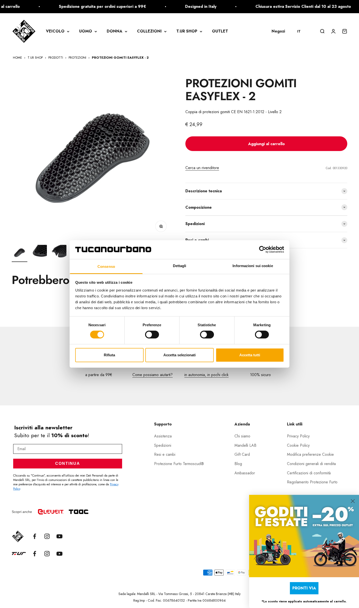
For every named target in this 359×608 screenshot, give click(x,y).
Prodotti (55, 57)
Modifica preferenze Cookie (310, 454)
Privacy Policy (298, 436)
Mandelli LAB (245, 445)
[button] (301, 31)
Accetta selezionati (179, 355)
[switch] (152, 334)
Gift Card (242, 454)
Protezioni (77, 57)
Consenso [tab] (106, 266)
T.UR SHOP (186, 31)
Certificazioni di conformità (309, 473)
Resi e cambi (164, 454)
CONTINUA (67, 463)
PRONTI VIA (304, 588)
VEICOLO (55, 31)
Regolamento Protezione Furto (312, 482)
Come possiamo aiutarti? (152, 375)
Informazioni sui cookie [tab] (252, 266)
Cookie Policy (298, 445)
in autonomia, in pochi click (206, 375)
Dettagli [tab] (179, 266)
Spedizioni (162, 445)
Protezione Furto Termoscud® (179, 464)
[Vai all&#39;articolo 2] (39, 253)
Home (17, 57)
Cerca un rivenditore (202, 168)
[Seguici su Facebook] (34, 536)
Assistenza (163, 436)
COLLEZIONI (149, 31)
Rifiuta (109, 355)
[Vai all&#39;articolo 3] (58, 253)
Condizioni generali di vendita (311, 464)
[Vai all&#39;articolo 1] (19, 253)
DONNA (114, 31)
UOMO (85, 31)
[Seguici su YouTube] (59, 536)
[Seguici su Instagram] (47, 536)
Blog (238, 464)
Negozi (278, 31)
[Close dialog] (352, 501)
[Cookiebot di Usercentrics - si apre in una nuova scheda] (262, 249)
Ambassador (244, 473)
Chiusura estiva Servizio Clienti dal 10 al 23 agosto (293, 6)
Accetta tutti (249, 355)
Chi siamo (242, 436)
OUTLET (220, 31)
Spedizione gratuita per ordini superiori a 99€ (92, 6)
